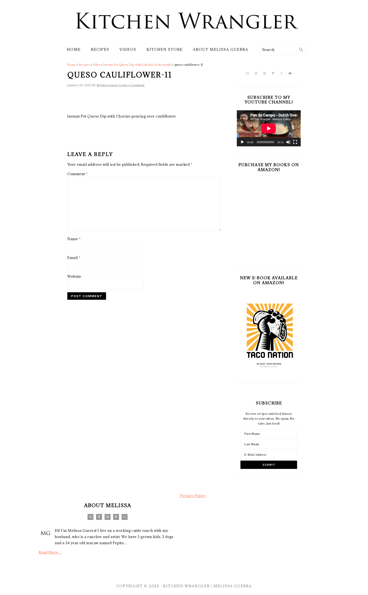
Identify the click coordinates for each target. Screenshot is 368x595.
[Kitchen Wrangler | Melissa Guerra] (184, 38)
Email (73, 257)
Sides (97, 65)
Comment (77, 174)
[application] (269, 128)
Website (74, 276)
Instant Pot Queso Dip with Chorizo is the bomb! (137, 65)
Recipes (84, 65)
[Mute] (288, 142)
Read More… (50, 552)
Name (73, 239)
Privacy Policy (193, 495)
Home (71, 65)
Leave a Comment (132, 85)
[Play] (242, 142)
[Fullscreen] (295, 142)
